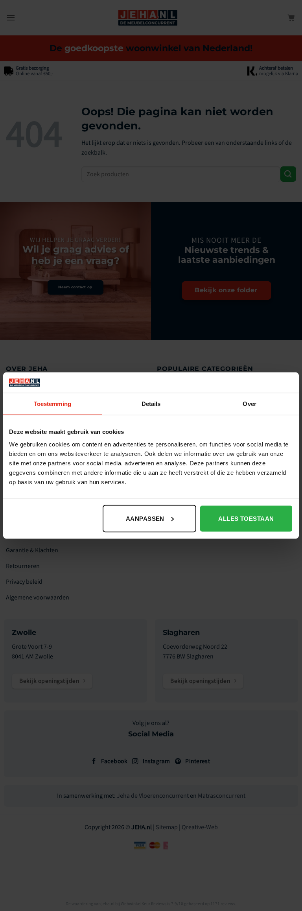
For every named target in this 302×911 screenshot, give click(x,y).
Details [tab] (151, 403)
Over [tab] (249, 403)
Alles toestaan (246, 518)
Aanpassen (145, 518)
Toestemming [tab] (52, 403)
